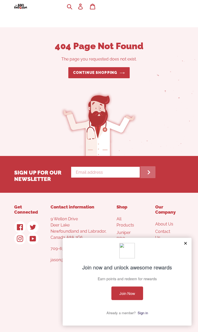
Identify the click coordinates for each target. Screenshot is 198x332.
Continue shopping (95, 73)
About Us (164, 224)
